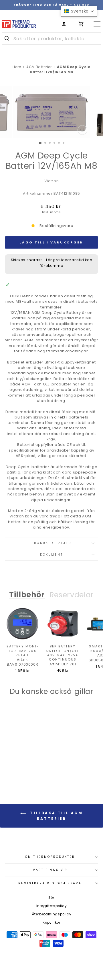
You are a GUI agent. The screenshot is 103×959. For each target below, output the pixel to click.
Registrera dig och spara (50, 883)
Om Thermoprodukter (50, 857)
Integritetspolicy (51, 906)
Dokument (51, 554)
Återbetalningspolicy (52, 914)
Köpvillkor (51, 922)
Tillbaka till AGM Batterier (55, 815)
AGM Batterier (39, 67)
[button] (79, 11)
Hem (17, 67)
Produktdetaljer (51, 543)
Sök (51, 897)
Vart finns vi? (50, 870)
